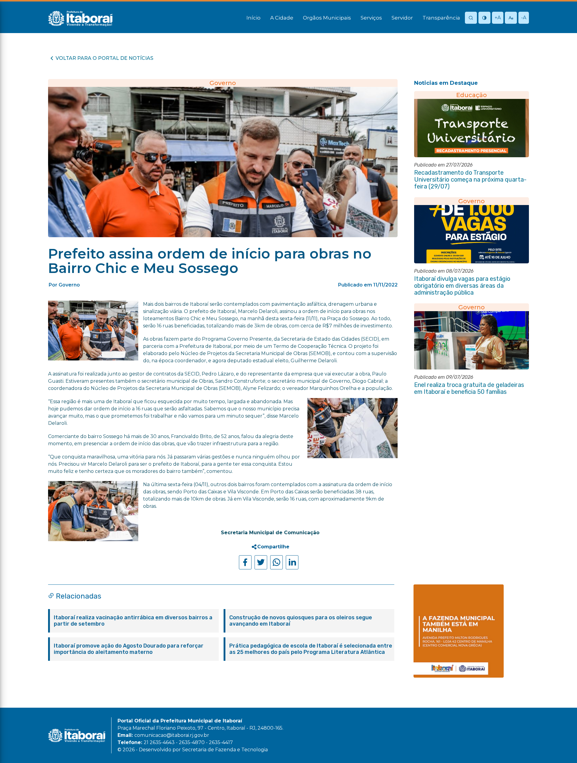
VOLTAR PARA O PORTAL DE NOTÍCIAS (104, 58)
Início (253, 18)
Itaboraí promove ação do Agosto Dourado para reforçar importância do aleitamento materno (128, 649)
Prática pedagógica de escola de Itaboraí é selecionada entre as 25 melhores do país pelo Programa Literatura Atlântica (310, 649)
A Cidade (281, 18)
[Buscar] (471, 18)
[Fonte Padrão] (511, 18)
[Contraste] (484, 18)
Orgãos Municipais (327, 18)
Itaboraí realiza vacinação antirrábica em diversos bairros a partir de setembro (133, 620)
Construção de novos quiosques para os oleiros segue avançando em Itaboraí (300, 620)
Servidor (402, 18)
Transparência (441, 18)
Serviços (371, 18)
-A (523, 17)
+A (498, 17)
